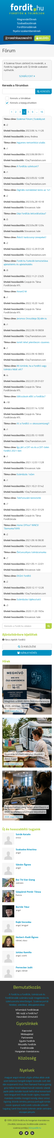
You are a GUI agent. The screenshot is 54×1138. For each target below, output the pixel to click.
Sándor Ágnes (23, 864)
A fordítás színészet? (28, 166)
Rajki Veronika (23, 922)
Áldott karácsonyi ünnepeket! (31, 237)
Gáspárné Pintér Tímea (28, 892)
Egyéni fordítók (27, 1041)
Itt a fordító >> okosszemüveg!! (33, 423)
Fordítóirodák (27, 1048)
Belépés (43, 38)
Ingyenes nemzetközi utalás (31, 142)
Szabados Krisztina (26, 849)
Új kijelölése (28, 646)
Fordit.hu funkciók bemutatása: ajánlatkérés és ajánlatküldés (26, 262)
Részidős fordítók (27, 1044)
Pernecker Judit (24, 967)
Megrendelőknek (26, 19)
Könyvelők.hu (35, 1127)
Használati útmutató (27, 1016)
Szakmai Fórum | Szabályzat (31, 119)
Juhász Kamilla (24, 952)
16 (41, 112)
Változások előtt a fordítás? (31, 396)
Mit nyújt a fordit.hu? (27, 1013)
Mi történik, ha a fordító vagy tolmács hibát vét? (25, 367)
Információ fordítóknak (27, 1010)
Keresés (44, 91)
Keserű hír (22, 291)
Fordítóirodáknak (26, 27)
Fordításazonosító (20, 38)
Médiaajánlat (27, 1034)
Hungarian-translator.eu (27, 1051)
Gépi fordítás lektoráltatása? (31, 213)
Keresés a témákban (20, 98)
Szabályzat (26, 76)
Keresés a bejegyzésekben (23, 103)
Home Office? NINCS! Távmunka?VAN (21, 526)
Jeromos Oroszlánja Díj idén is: (32, 318)
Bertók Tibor (22, 907)
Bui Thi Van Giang (25, 879)
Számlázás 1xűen (25, 474)
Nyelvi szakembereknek (26, 31)
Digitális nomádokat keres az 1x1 (33, 190)
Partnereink (27, 1037)
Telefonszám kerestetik (29, 498)
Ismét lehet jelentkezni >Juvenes (33, 342)
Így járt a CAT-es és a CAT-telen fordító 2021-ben (26, 448)
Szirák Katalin (23, 834)
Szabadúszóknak (26, 23)
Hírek (6, 661)
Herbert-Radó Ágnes (27, 937)
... (37, 112)
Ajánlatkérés (28, 653)
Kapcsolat (27, 1030)
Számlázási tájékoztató (29, 599)
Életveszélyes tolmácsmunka (31, 552)
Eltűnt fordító (24, 576)
